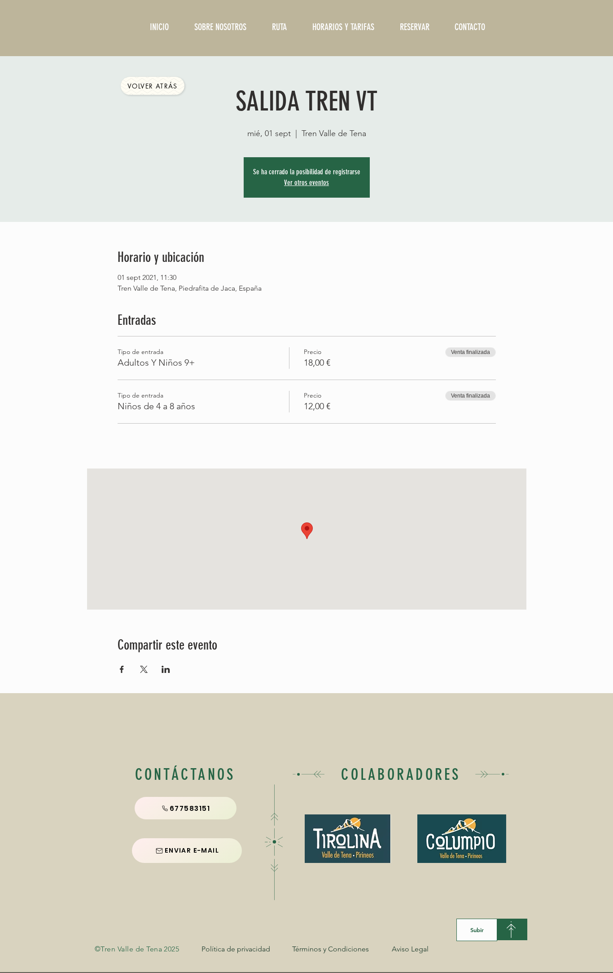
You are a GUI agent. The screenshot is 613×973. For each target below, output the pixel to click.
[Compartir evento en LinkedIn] (166, 669)
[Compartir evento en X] (144, 669)
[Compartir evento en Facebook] (122, 669)
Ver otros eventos (306, 182)
